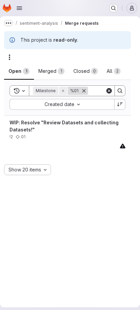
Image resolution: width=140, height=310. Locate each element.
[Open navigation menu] (19, 8)
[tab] (19, 71)
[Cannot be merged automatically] (122, 146)
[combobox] (62, 104)
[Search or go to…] (113, 8)
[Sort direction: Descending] (120, 104)
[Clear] (109, 91)
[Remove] (84, 91)
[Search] (120, 90)
